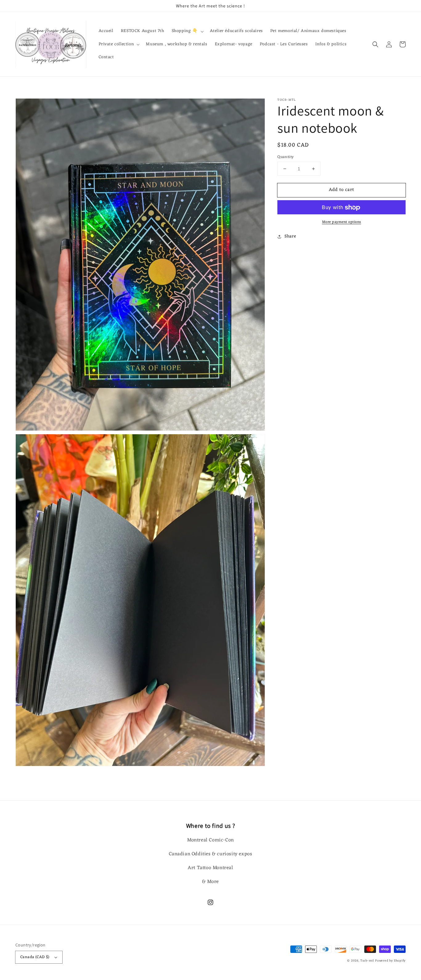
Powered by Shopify (390, 960)
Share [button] (290, 237)
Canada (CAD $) (35, 957)
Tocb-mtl (367, 960)
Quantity (285, 157)
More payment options (341, 222)
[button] (375, 44)
